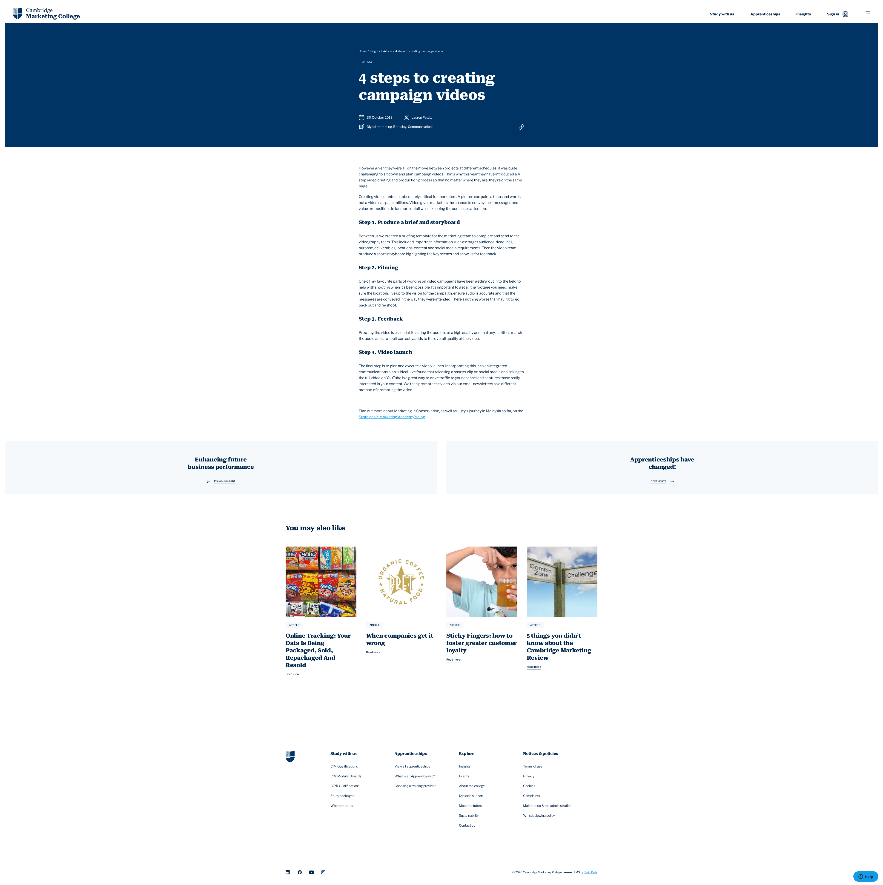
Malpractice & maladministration (547, 806)
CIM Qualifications (344, 766)
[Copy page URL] (521, 127)
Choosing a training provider (415, 786)
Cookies (529, 786)
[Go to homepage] (290, 756)
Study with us (722, 14)
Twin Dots (590, 872)
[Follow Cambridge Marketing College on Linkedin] (288, 872)
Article (387, 51)
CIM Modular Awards (345, 776)
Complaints (531, 796)
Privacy (528, 776)
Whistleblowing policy (539, 815)
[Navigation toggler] (867, 14)
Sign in (833, 14)
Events (464, 776)
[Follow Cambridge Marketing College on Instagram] (323, 872)
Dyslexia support (471, 796)
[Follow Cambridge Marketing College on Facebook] (299, 872)
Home (363, 51)
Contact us (467, 825)
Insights (803, 14)
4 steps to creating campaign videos (419, 51)
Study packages (342, 796)
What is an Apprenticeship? (415, 776)
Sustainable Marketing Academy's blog (392, 417)
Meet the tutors (470, 806)
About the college (472, 786)
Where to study (341, 806)
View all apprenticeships (412, 766)
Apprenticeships (765, 14)
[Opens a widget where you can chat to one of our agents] (865, 877)
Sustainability (469, 815)
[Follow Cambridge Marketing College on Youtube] (311, 872)
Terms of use (532, 766)
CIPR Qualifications (344, 786)
